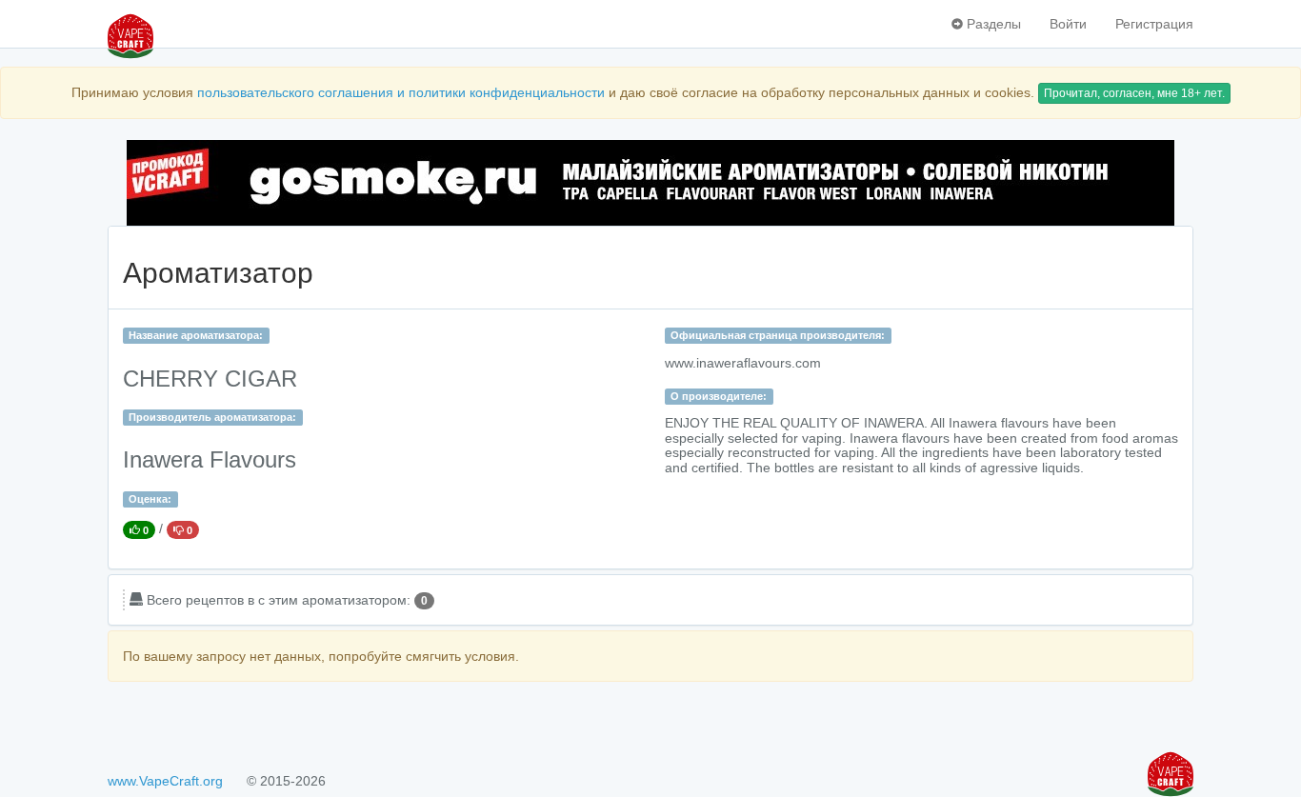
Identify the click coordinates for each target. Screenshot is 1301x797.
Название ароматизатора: (196, 335)
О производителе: (719, 396)
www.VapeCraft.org (165, 780)
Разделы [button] (992, 23)
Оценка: (150, 499)
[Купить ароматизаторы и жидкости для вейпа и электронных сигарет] (650, 183)
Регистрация (1154, 23)
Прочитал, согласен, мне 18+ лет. (1134, 93)
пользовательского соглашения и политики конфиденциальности (401, 92)
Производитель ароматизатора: (212, 417)
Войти (1068, 23)
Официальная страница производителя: (778, 335)
